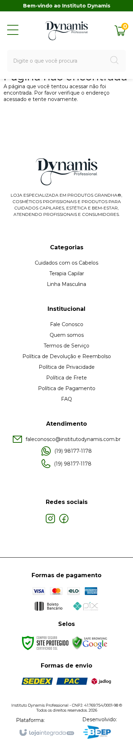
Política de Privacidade (67, 367)
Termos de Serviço (66, 345)
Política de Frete (66, 377)
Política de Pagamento (66, 388)
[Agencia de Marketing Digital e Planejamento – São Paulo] (99, 733)
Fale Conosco (66, 324)
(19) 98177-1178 (73, 451)
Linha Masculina (66, 284)
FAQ (66, 399)
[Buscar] (114, 61)
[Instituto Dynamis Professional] (67, 30)
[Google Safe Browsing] (89, 642)
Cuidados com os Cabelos (66, 263)
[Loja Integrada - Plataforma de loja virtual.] (46, 733)
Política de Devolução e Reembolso (66, 356)
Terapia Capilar (66, 273)
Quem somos (67, 335)
